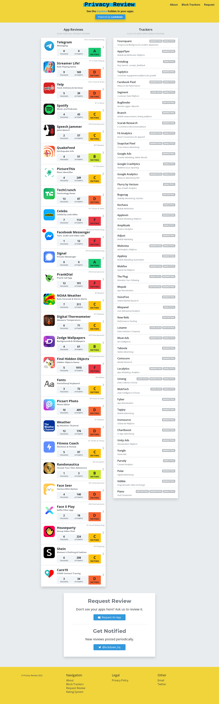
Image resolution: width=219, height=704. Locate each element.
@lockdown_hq (111, 647)
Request (209, 4)
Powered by (110, 16)
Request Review (75, 688)
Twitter (162, 684)
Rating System (74, 692)
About (174, 4)
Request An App (111, 617)
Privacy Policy (120, 680)
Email (161, 680)
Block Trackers (191, 4)
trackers (102, 11)
